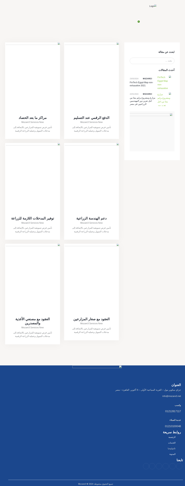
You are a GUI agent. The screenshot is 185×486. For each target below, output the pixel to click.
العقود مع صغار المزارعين (91, 319)
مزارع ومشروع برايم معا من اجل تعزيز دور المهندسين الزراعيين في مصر (142, 101)
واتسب (178, 405)
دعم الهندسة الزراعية (91, 218)
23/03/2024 (134, 79)
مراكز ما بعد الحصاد (33, 118)
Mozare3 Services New (91, 122)
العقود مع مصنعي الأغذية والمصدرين (32, 321)
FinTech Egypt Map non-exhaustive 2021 (141, 84)
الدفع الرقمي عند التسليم (91, 118)
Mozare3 (147, 79)
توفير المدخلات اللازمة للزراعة (32, 218)
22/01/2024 (134, 94)
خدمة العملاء (175, 420)
